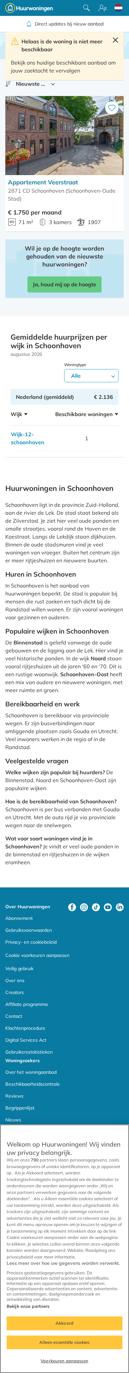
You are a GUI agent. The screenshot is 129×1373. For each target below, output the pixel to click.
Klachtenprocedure (25, 1028)
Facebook (72, 907)
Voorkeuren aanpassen (64, 1360)
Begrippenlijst (19, 1108)
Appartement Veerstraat (43, 182)
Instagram (84, 907)
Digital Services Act (25, 1040)
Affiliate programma (26, 1004)
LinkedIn (120, 907)
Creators (14, 992)
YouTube (108, 907)
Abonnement (19, 918)
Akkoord (64, 1323)
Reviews (14, 1096)
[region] (64, 1248)
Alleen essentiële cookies (64, 1342)
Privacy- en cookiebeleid (31, 942)
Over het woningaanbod (31, 1072)
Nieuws (13, 1120)
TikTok (96, 907)
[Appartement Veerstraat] (64, 135)
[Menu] (102, 8)
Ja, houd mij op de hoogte (64, 284)
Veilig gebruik (19, 968)
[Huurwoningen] (29, 8)
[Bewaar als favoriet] (111, 108)
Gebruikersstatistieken (29, 1052)
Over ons (14, 980)
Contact (13, 1016)
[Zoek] (86, 8)
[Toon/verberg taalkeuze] (118, 8)
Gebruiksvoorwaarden (28, 930)
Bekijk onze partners (28, 1306)
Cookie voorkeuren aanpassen (37, 955)
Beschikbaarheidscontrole (32, 1084)
